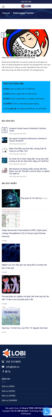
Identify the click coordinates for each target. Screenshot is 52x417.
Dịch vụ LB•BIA (8, 386)
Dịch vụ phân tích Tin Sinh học (22, 89)
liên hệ (13, 108)
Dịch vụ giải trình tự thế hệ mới (20, 94)
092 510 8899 (13, 361)
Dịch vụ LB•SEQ (8, 391)
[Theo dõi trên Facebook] (3, 371)
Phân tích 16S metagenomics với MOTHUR (18, 58)
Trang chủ (6, 13)
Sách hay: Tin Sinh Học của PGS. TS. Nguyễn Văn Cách (25, 328)
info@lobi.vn (12, 366)
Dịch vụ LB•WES (8, 396)
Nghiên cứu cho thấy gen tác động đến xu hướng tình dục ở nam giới (24, 266)
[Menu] (3, 7)
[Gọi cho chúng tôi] (9, 371)
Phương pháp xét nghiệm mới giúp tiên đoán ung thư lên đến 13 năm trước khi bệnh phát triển (25, 298)
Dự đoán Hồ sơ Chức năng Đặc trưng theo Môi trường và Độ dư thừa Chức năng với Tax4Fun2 (29, 160)
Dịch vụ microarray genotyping (21, 104)
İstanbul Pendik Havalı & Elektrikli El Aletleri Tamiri (27, 129)
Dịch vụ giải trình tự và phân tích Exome (24, 99)
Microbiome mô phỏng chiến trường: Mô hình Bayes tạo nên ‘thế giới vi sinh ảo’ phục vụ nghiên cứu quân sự (29, 171)
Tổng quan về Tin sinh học (31, 198)
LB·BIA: (6, 89)
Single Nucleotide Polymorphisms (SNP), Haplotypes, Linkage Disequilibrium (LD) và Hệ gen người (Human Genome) (24, 233)
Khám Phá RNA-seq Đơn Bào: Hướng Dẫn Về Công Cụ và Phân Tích (27, 149)
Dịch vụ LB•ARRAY (9, 400)
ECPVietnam (26, 414)
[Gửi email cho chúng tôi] (6, 371)
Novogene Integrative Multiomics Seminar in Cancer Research (28, 139)
